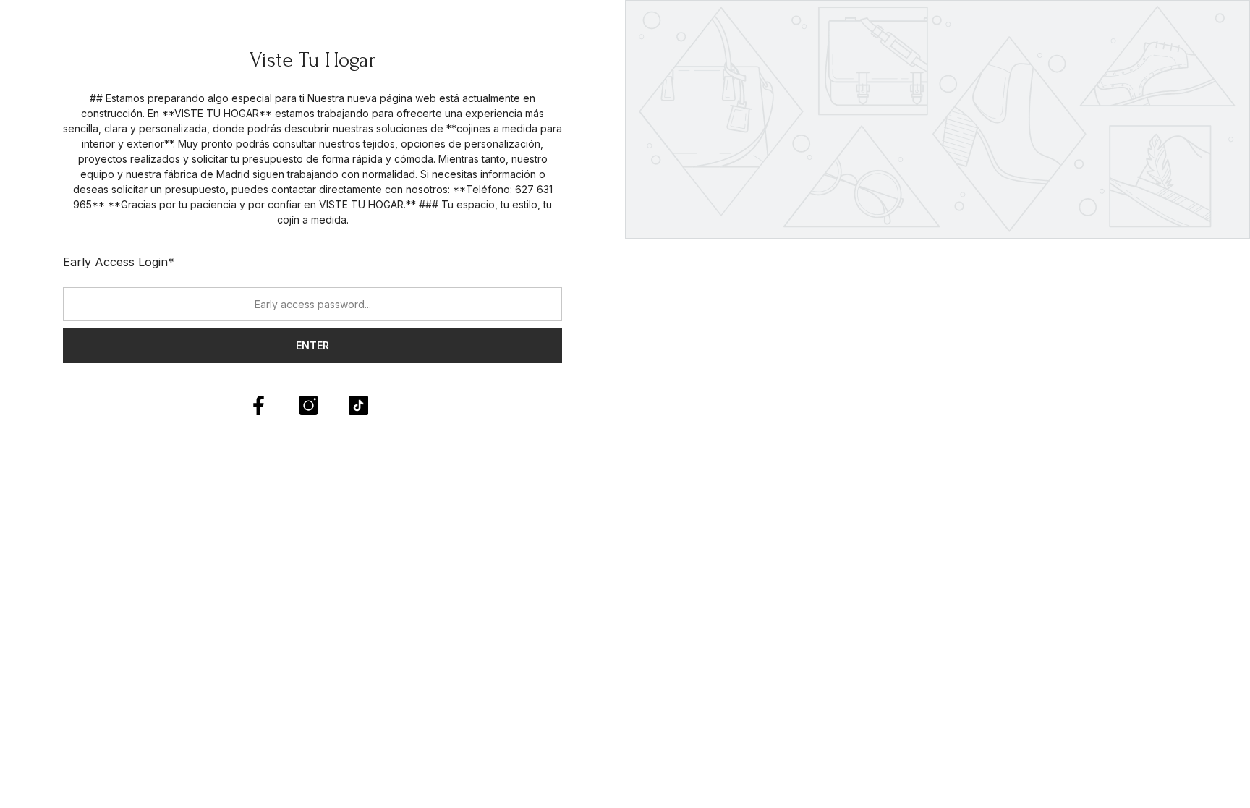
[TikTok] (358, 405)
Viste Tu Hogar (313, 60)
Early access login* (118, 262)
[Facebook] (258, 405)
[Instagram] (308, 405)
